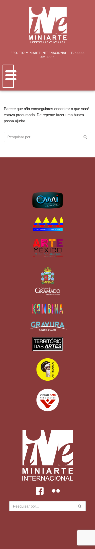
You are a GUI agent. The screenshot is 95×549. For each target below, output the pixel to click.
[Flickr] (56, 491)
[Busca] (85, 137)
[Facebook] (39, 491)
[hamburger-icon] (8, 76)
